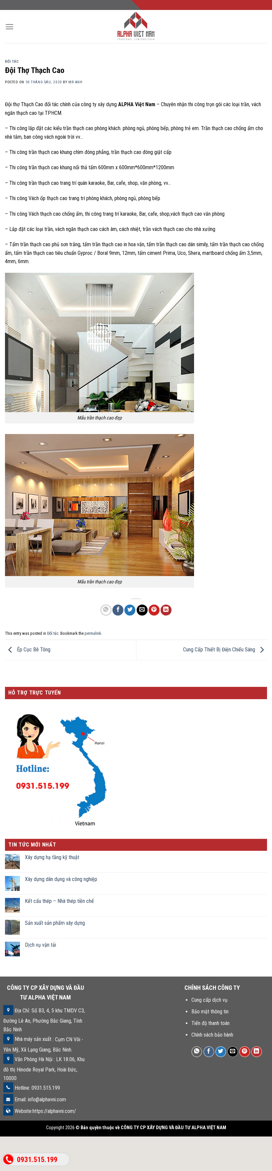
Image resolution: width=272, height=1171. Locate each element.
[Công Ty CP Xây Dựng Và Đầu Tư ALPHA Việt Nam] (136, 26)
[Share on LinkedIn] (166, 610)
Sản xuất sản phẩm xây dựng (55, 923)
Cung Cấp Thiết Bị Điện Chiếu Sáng (219, 649)
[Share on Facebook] (117, 610)
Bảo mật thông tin (210, 1011)
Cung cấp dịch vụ (209, 1000)
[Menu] (9, 27)
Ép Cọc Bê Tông (33, 649)
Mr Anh (75, 82)
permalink (93, 633)
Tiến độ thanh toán (210, 1023)
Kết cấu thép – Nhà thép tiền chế (59, 901)
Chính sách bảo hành (212, 1035)
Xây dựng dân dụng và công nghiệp (61, 879)
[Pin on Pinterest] (154, 610)
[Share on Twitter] (129, 610)
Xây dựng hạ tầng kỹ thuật (52, 857)
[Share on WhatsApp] (106, 610)
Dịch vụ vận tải (40, 945)
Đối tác (12, 61)
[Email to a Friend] (142, 610)
